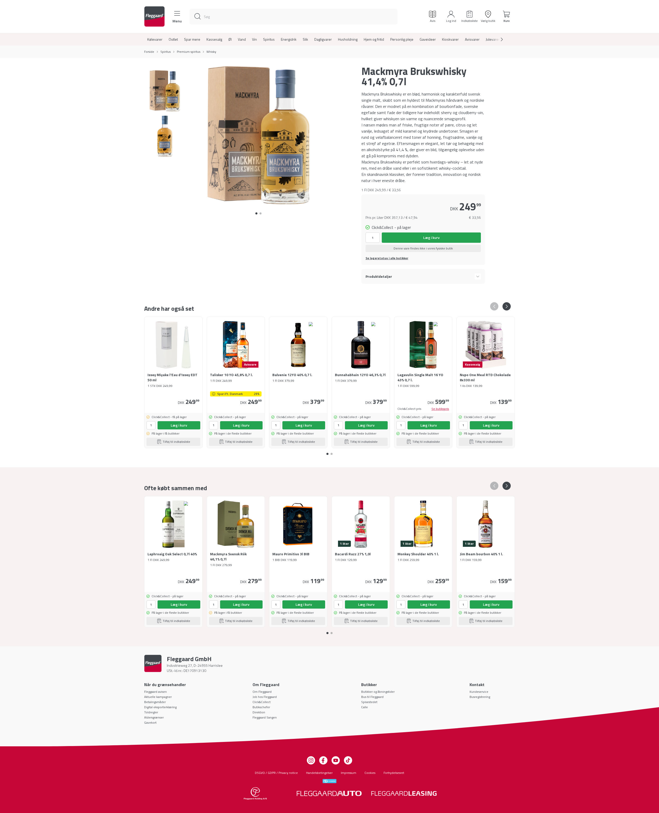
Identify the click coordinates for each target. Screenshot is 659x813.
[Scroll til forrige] (494, 306)
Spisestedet (369, 701)
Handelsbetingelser (319, 772)
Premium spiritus (188, 52)
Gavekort (150, 722)
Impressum (348, 772)
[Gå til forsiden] (154, 16)
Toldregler (151, 712)
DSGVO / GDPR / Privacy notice (276, 772)
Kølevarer (154, 39)
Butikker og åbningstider (378, 691)
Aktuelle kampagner (158, 696)
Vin (254, 39)
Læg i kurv (431, 237)
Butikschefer (261, 707)
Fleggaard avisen (155, 691)
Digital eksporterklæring (160, 707)
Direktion (259, 712)
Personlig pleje (401, 39)
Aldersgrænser (154, 717)
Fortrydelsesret (394, 772)
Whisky (211, 52)
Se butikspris (440, 409)
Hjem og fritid (374, 39)
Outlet (173, 39)
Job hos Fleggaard (265, 696)
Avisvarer (472, 39)
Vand (242, 39)
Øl (230, 39)
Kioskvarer (450, 39)
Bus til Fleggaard (372, 696)
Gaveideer (428, 39)
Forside (149, 52)
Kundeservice (479, 691)
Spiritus (269, 39)
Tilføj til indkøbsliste (176, 441)
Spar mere (192, 39)
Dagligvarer (323, 39)
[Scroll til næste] (497, 39)
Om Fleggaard (262, 691)
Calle (364, 707)
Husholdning (348, 39)
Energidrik (289, 39)
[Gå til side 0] (256, 213)
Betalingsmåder (155, 701)
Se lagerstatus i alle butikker (387, 258)
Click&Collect (262, 701)
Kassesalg (214, 39)
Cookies (370, 772)
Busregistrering (480, 696)
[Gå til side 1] (260, 213)
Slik (305, 39)
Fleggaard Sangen (265, 717)
